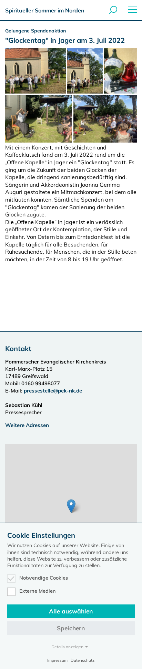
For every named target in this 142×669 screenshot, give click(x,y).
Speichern (71, 628)
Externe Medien (37, 591)
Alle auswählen (71, 611)
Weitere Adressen (27, 425)
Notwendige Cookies (43, 578)
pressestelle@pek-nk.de (53, 390)
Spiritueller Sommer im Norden (44, 10)
